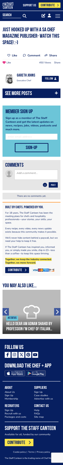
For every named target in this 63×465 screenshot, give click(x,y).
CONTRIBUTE (48, 5)
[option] (31, 312)
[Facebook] (8, 355)
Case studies (41, 395)
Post (53, 185)
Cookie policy (19, 451)
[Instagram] (14, 355)
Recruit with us (13, 413)
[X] (21, 355)
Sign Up (9, 395)
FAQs (37, 413)
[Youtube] (35, 355)
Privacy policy (43, 451)
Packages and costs (15, 416)
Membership (11, 398)
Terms (31, 451)
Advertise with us (43, 398)
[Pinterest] (28, 355)
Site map (39, 416)
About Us (10, 392)
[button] (31, 94)
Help (36, 410)
